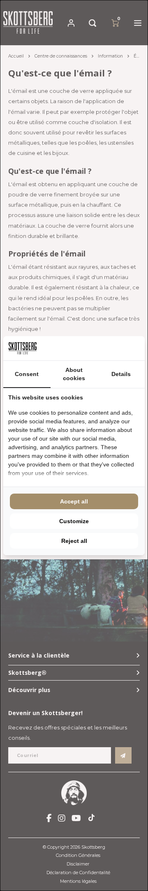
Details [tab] (121, 374)
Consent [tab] (27, 374)
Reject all (74, 541)
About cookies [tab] (74, 374)
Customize (74, 521)
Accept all (74, 501)
